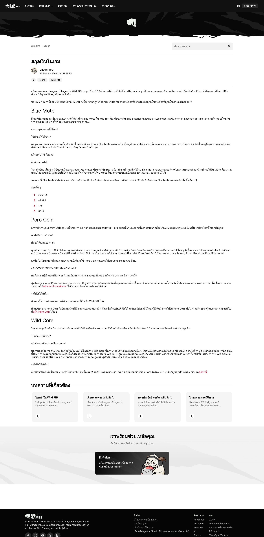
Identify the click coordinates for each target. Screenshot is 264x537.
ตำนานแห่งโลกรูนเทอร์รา (221, 527)
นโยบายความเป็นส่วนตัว (145, 519)
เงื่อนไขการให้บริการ (143, 527)
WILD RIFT (35, 46)
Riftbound (214, 531)
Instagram (199, 523)
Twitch (197, 535)
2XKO (212, 519)
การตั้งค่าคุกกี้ (140, 523)
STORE (47, 46)
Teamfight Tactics (218, 535)
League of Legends (219, 523)
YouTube (198, 527)
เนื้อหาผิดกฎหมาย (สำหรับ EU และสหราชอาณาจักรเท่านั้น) (161, 531)
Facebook (199, 519)
